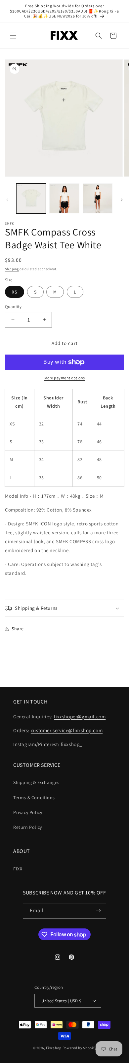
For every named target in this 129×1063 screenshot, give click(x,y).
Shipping (12, 269)
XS (14, 292)
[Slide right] (121, 200)
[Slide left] (7, 200)
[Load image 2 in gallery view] (64, 198)
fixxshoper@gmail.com (80, 716)
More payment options (64, 377)
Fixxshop (54, 1048)
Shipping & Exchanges (36, 782)
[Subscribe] (98, 911)
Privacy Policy (27, 812)
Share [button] (18, 629)
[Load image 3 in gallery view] (97, 198)
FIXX (17, 869)
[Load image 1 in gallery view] (31, 198)
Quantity (13, 306)
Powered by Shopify (80, 1048)
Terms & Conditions (34, 797)
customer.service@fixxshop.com (67, 730)
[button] (13, 35)
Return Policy (27, 827)
